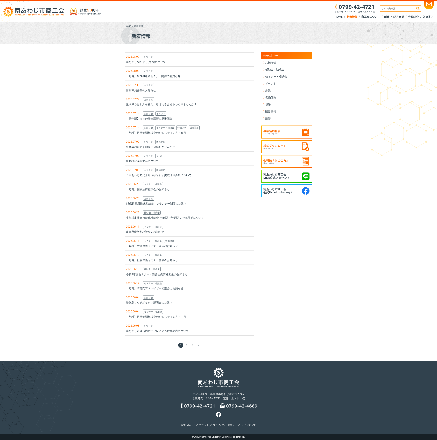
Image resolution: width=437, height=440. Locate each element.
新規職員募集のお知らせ (141, 90)
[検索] (418, 8)
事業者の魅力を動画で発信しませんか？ (150, 147)
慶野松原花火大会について (142, 161)
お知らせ (148, 56)
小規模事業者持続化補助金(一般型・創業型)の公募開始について (165, 218)
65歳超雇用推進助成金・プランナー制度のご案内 (156, 203)
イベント (160, 113)
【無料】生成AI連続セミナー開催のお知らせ (153, 76)
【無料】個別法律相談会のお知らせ (148, 189)
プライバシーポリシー (225, 425)
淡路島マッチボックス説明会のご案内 (149, 302)
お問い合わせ (188, 425)
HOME (128, 26)
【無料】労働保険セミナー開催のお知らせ (152, 246)
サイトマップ (248, 425)
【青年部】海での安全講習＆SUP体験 (149, 118)
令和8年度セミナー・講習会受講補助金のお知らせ (157, 274)
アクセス (204, 425)
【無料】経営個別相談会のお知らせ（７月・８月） (157, 133)
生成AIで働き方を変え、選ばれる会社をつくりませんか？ (161, 104)
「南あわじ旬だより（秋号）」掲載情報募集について (159, 175)
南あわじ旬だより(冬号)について (146, 62)
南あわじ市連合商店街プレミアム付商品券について (157, 331)
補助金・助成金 (152, 212)
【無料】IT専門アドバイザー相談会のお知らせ (154, 288)
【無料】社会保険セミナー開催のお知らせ (152, 260)
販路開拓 (194, 127)
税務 (268, 104)
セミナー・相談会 (165, 127)
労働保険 (181, 127)
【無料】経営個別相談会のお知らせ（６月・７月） (157, 317)
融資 (268, 118)
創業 (268, 90)
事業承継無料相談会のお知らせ (145, 232)
